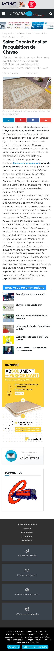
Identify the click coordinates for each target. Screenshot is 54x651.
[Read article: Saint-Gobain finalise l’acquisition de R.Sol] (8, 329)
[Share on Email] (45, 120)
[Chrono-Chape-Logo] (23, 491)
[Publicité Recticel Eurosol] (23, 401)
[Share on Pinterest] (20, 120)
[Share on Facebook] (33, 120)
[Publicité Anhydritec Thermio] (27, 25)
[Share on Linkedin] (8, 120)
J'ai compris (13, 647)
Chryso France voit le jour (29, 305)
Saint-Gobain (25, 279)
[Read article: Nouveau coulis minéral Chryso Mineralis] (8, 318)
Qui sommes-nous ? (27, 524)
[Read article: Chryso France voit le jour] (8, 307)
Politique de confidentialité (35, 647)
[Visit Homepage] (27, 14)
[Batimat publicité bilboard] (27, 4)
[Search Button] (50, 13)
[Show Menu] (3, 13)
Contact (27, 528)
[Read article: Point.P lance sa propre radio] (8, 297)
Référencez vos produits (27, 614)
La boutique (27, 536)
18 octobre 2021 (30, 73)
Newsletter (27, 540)
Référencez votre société (27, 594)
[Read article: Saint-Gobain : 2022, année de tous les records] (8, 350)
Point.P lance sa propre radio (30, 294)
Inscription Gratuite (27, 555)
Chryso (12, 279)
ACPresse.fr (27, 532)
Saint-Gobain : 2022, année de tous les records (31, 349)
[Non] (50, 639)
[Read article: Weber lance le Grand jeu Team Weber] (8, 340)
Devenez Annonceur (27, 575)
